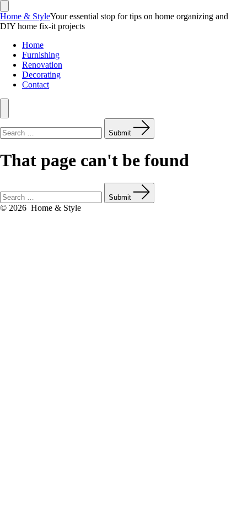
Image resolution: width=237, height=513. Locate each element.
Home (33, 45)
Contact (35, 84)
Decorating (41, 74)
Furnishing (41, 54)
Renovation (42, 64)
